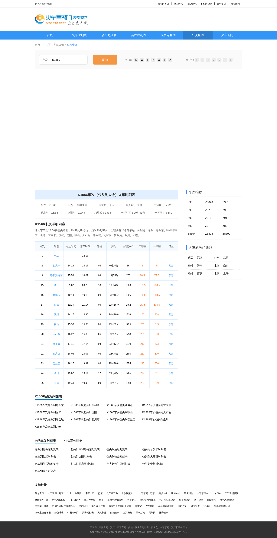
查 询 (105, 59)
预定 (171, 265)
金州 (56, 373)
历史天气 (192, 3)
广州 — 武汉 (221, 257)
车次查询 (198, 35)
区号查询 (198, 499)
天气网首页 (163, 3)
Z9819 (226, 202)
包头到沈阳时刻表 (81, 456)
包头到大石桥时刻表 (154, 456)
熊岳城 (56, 343)
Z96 (225, 210)
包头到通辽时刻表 (117, 449)
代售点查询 (168, 35)
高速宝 (138, 506)
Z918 (208, 217)
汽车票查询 (112, 493)
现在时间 (83, 506)
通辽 (56, 285)
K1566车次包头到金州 (155, 419)
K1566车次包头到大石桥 (156, 412)
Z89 (225, 225)
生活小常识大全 (115, 499)
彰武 (56, 304)
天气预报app (58, 499)
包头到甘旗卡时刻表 (154, 449)
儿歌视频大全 (128, 493)
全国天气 (178, 3)
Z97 (207, 210)
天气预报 (101, 512)
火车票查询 (202, 493)
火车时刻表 (79, 35)
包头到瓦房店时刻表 (82, 463)
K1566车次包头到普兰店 (120, 419)
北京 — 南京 (221, 265)
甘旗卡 (56, 295)
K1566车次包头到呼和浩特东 (88, 405)
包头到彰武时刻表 (45, 456)
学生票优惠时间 (166, 506)
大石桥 (56, 334)
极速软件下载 (41, 499)
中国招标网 (74, 499)
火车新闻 (227, 35)
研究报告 (188, 493)
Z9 (206, 225)
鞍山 (56, 324)
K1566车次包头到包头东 (49, 405)
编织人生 (163, 493)
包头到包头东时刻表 (47, 449)
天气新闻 (235, 3)
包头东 (56, 265)
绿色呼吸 (59, 512)
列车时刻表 (88, 512)
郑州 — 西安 (195, 273)
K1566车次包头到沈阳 (84, 412)
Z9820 (209, 202)
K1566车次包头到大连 (48, 426)
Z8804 (191, 233)
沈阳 (56, 314)
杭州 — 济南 (195, 265)
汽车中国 (131, 499)
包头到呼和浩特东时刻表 (85, 449)
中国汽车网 (73, 512)
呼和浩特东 (56, 275)
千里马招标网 (231, 493)
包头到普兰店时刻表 (118, 463)
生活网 (78, 493)
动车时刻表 (108, 35)
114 (69, 493)
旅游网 (207, 506)
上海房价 (127, 512)
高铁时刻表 (138, 35)
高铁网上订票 (98, 506)
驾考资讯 (39, 493)
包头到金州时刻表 (152, 463)
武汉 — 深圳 (195, 257)
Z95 (190, 217)
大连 (56, 383)
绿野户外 (182, 506)
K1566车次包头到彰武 (48, 412)
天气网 (152, 512)
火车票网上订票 (56, 493)
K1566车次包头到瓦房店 (85, 419)
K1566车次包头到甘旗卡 (156, 405)
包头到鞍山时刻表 (117, 456)
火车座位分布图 (43, 512)
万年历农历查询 (228, 499)
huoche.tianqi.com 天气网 (128, 532)
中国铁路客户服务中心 (63, 506)
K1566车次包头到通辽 (119, 405)
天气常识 (221, 3)
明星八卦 (175, 493)
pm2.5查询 (206, 3)
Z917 (226, 217)
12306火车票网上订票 (120, 506)
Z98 (190, 210)
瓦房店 (56, 353)
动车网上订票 (41, 506)
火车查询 (58, 44)
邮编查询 (211, 499)
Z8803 (209, 233)
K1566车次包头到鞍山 (119, 412)
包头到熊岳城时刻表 (47, 463)
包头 (56, 255)
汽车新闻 (150, 506)
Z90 (190, 225)
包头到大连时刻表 (45, 470)
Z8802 (226, 233)
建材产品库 (89, 499)
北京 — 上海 (221, 273)
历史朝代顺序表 (148, 499)
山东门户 (216, 493)
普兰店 (56, 363)
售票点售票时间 (222, 506)
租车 (101, 499)
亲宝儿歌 (89, 493)
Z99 (190, 202)
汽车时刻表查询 (167, 499)
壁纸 (100, 493)
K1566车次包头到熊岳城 (49, 419)
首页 (50, 35)
